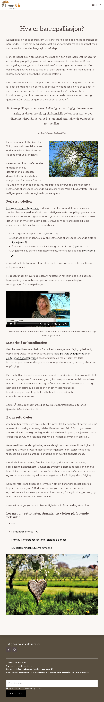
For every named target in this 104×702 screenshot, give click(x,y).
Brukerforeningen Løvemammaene (31, 548)
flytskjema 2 (19, 242)
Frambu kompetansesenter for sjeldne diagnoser (39, 539)
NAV (13, 523)
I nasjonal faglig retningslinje (22, 208)
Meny (97, 5)
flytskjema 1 (50, 233)
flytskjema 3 (81, 246)
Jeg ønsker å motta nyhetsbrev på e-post (25, 688)
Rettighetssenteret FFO (24, 531)
